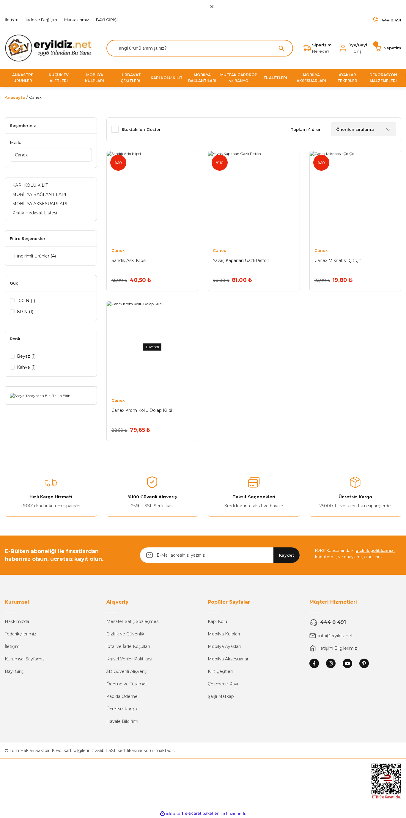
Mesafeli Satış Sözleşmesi (132, 621)
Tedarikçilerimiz (20, 634)
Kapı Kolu (217, 621)
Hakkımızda (17, 621)
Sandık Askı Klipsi (128, 260)
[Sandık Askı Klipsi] (152, 197)
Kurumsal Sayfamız (25, 659)
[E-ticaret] (202, 813)
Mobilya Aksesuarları (228, 659)
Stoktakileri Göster (141, 129)
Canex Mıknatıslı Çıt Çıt (337, 260)
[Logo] (51, 47)
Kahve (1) (26, 367)
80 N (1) (25, 311)
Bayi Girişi (14, 671)
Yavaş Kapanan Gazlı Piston (241, 260)
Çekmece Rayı (223, 684)
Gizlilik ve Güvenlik (125, 634)
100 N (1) (26, 300)
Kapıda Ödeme (122, 696)
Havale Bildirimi (122, 721)
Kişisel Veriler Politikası (129, 659)
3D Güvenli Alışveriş (126, 671)
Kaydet (286, 555)
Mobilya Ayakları (224, 646)
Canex (35, 97)
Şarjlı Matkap (221, 696)
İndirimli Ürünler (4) (36, 256)
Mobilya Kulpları (224, 634)
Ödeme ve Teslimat (126, 684)
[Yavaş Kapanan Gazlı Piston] (254, 197)
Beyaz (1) (26, 356)
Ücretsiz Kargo (121, 709)
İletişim (12, 646)
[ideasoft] (172, 814)
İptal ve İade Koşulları (128, 646)
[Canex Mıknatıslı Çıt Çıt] (355, 197)
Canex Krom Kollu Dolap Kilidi (141, 410)
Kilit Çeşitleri (220, 671)
